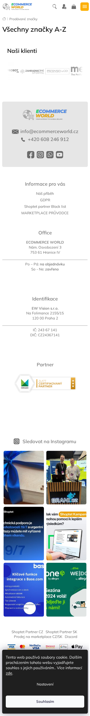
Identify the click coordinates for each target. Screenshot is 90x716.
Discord (71, 636)
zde (9, 673)
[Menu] (85, 6)
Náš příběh (45, 193)
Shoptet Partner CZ (27, 632)
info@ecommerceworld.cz (49, 131)
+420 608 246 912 (48, 139)
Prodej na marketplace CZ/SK (38, 636)
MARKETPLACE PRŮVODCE (45, 213)
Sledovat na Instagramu (49, 441)
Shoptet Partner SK (61, 632)
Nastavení (45, 684)
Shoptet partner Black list (45, 206)
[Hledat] (55, 7)
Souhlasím (45, 701)
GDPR (45, 200)
